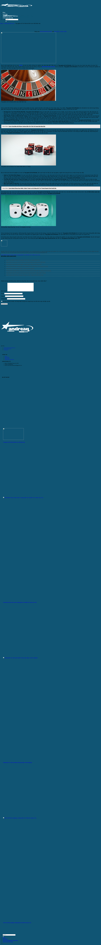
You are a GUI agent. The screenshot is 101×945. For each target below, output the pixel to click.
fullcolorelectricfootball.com (9, 347)
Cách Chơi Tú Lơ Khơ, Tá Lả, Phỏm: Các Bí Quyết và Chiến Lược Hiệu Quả (25, 262)
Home (1, 23)
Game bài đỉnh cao (9, 23)
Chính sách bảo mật (8, 18)
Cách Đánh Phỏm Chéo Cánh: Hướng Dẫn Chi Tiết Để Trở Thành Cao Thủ (20, 255)
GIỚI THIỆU (7, 357)
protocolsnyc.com (7, 348)
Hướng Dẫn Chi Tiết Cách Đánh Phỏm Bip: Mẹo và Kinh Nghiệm (17, 762)
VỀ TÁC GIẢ (7, 358)
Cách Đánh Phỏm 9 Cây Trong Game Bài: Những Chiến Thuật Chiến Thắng (26, 273)
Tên (2, 293)
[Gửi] (6, 21)
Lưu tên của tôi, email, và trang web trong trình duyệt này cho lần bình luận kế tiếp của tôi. (26, 301)
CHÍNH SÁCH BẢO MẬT (9, 359)
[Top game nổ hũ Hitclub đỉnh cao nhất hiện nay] (13, 439)
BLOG (6, 356)
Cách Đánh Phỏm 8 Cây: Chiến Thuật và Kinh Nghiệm (20, 268)
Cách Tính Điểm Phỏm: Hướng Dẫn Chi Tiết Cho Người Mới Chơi (23, 260)
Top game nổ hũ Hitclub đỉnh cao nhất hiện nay (14, 442)
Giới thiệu (5, 14)
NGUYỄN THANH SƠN (60, 31)
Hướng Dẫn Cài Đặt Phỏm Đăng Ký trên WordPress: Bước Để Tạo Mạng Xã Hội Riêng (28, 270)
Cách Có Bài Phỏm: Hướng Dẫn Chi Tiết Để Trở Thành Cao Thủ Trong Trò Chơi (27, 266)
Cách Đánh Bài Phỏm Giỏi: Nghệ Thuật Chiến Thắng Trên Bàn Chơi (23, 264)
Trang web (4, 298)
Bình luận (4, 291)
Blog (4, 12)
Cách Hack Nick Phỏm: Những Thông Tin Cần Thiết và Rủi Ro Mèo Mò (24, 275)
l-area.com (6, 349)
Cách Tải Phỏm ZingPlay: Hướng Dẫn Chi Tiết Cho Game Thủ (17, 922)
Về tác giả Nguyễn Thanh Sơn (10, 16)
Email (3, 296)
